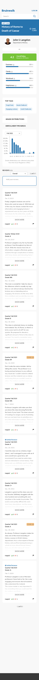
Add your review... (12, 179)
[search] (17, 16)
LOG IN (34, 10)
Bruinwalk (8, 10)
